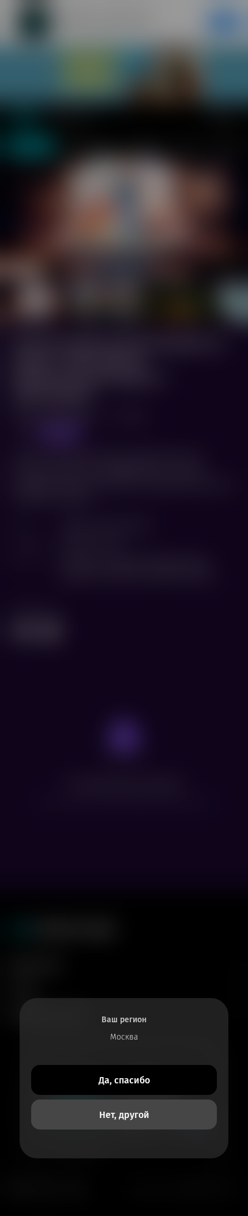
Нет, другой (124, 1114)
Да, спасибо (124, 1080)
